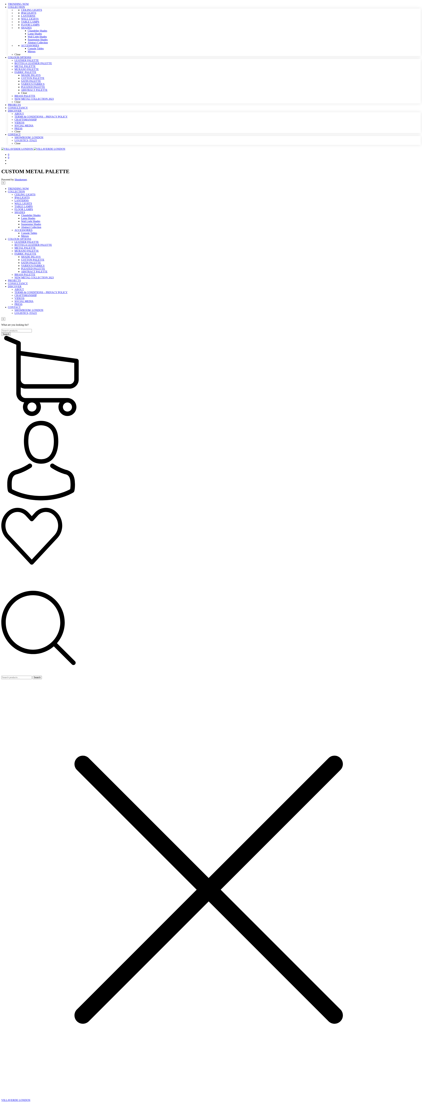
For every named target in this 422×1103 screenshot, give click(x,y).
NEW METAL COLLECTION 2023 (34, 277)
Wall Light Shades (30, 221)
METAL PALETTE (25, 247)
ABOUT (19, 289)
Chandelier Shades (31, 215)
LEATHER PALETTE (27, 242)
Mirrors (25, 236)
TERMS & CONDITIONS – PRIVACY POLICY (41, 292)
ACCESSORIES (23, 230)
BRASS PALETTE (25, 274)
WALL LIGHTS (23, 203)
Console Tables (29, 233)
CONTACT (14, 307)
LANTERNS (22, 200)
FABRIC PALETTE (25, 253)
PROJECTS (14, 280)
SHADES (20, 212)
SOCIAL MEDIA (24, 301)
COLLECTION (16, 191)
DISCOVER (14, 286)
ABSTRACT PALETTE (34, 271)
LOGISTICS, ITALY (26, 313)
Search (37, 677)
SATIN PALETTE (31, 262)
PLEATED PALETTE (33, 268)
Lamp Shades (28, 218)
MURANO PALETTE (27, 250)
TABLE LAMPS (24, 206)
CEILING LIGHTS (25, 194)
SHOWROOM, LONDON (29, 310)
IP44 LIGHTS (22, 197)
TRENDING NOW (18, 188)
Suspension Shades (31, 224)
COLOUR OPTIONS (19, 239)
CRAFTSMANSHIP (26, 295)
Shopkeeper (21, 179)
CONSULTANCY (18, 283)
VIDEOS (19, 298)
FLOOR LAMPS (24, 209)
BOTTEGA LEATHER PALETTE (33, 245)
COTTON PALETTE (32, 259)
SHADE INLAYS (31, 256)
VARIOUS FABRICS (33, 265)
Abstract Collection (31, 227)
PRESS (18, 304)
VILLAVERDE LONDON (15, 1100)
